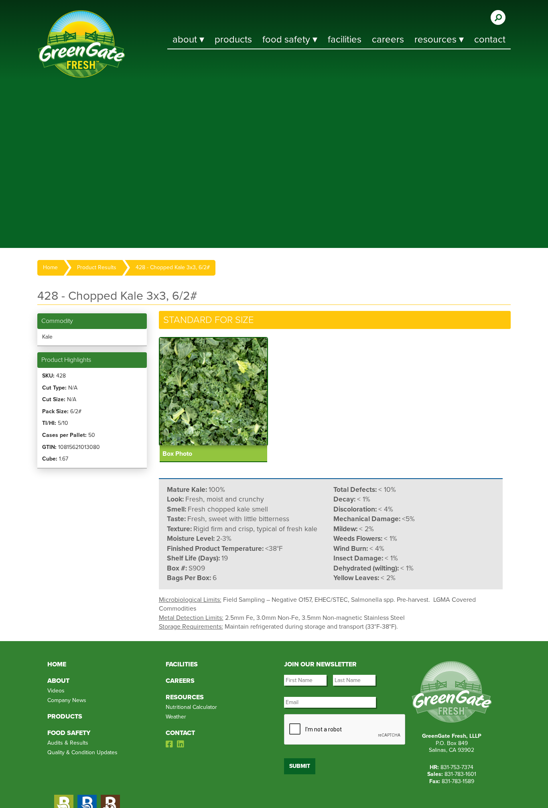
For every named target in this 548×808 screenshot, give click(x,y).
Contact (489, 39)
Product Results (96, 267)
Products (233, 39)
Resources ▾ (439, 39)
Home (50, 267)
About (58, 681)
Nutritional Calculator (191, 707)
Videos (56, 690)
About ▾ (188, 39)
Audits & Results (67, 742)
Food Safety (68, 733)
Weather (176, 716)
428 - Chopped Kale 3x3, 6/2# (173, 267)
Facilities (344, 39)
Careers (388, 39)
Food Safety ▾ (289, 39)
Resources (185, 697)
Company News (66, 700)
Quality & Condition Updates (82, 752)
